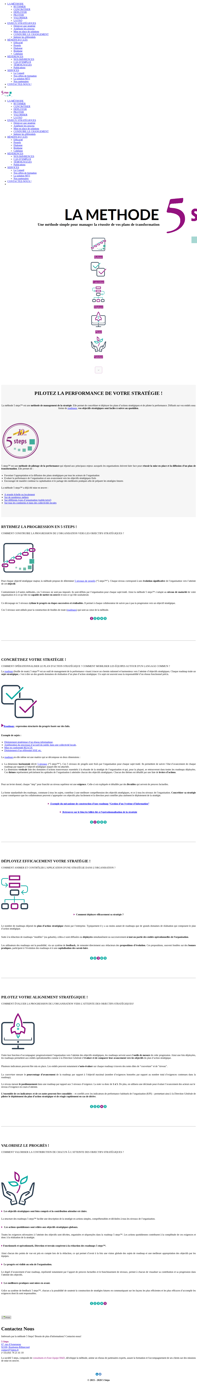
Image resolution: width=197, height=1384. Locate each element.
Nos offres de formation (25, 76)
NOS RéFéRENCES (24, 59)
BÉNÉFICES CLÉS (17, 40)
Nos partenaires (21, 81)
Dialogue (18, 48)
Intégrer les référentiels (25, 37)
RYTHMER (20, 6)
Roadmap (9, 726)
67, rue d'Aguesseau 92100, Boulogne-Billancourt (15, 1345)
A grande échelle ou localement (19, 494)
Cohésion (18, 53)
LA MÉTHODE (15, 3)
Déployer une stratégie (24, 26)
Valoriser (98, 357)
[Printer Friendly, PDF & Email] (6, 1318)
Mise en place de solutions (26, 31)
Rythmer (98, 257)
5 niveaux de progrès (85, 581)
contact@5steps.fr (10, 1350)
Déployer (98, 307)
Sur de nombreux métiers (16, 497)
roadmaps (72, 408)
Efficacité (18, 42)
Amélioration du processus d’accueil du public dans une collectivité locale (40, 745)
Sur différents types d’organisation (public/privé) (27, 500)
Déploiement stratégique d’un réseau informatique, (28, 742)
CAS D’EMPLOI (22, 62)
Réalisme (18, 51)
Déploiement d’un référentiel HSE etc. (23, 750)
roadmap (8, 671)
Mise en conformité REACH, (18, 747)
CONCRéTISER (22, 9)
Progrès (17, 45)
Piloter (98, 332)
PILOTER (19, 15)
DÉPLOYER (20, 12)
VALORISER (20, 17)
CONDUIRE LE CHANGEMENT (31, 34)
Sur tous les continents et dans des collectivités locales (30, 502)
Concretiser (98, 282)
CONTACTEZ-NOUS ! (19, 84)
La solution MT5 (22, 78)
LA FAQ (18, 20)
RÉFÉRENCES (15, 56)
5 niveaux (42, 764)
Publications (19, 67)
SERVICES (13, 70)
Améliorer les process (24, 28)
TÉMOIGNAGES (23, 64)
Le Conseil (19, 73)
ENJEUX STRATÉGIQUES (21, 23)
